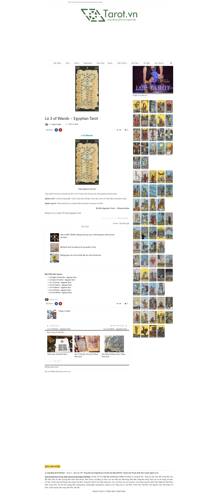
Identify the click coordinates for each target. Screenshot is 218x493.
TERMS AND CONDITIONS (116, 491)
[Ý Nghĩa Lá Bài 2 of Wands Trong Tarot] (144, 177)
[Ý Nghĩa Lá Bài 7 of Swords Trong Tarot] (144, 275)
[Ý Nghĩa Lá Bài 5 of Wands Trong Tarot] (169, 177)
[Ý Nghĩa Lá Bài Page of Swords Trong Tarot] (136, 289)
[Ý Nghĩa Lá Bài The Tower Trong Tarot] (144, 149)
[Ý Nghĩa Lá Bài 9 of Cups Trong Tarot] (161, 233)
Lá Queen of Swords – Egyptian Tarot (62, 280)
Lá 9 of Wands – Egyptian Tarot (60, 287)
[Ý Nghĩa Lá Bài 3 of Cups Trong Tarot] (153, 219)
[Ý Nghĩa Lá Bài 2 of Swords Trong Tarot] (144, 261)
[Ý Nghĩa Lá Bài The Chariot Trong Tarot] (153, 121)
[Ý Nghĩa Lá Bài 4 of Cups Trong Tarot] (161, 219)
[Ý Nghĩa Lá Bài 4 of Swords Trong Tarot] (161, 261)
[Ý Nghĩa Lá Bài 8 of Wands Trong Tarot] (153, 191)
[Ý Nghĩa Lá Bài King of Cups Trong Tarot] (161, 247)
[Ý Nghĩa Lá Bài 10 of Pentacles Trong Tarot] (169, 317)
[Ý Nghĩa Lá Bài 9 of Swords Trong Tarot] (161, 275)
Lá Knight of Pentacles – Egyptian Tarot (63, 277)
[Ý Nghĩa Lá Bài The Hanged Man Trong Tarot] (153, 135)
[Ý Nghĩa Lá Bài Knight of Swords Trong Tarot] (144, 289)
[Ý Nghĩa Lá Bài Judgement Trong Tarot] (136, 163)
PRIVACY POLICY (99, 491)
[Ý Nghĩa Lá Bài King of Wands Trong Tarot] (161, 205)
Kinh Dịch (134, 63)
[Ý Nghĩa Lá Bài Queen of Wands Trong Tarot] (153, 205)
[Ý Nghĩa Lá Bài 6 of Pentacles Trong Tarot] (136, 317)
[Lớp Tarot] (153, 79)
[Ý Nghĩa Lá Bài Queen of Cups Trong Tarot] (153, 247)
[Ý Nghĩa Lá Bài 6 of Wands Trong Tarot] (136, 191)
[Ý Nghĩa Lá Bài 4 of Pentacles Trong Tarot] (161, 303)
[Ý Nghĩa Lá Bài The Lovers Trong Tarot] (144, 121)
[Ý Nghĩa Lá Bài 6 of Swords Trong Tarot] (136, 275)
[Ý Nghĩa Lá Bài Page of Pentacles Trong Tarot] (136, 331)
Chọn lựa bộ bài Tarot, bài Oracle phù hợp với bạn (85, 2)
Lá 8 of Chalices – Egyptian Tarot (60, 285)
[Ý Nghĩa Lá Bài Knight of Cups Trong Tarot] (144, 247)
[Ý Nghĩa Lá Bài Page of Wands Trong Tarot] (136, 205)
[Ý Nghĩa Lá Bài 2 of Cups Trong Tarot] (144, 219)
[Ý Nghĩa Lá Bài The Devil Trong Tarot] (136, 149)
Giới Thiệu (57, 63)
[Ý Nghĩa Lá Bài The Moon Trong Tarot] (161, 149)
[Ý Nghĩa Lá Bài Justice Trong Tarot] (144, 135)
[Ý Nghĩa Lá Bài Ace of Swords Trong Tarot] (136, 261)
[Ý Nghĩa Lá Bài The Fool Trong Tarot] (136, 106)
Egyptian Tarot (54, 299)
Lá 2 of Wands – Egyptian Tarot (60, 290)
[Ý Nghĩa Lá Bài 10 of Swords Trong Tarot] (169, 275)
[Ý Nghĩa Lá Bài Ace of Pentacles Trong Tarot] (136, 303)
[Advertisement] (109, 39)
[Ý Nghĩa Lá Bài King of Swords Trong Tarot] (161, 289)
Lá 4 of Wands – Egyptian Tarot (59, 329)
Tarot (67, 63)
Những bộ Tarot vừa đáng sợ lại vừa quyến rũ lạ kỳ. (78, 247)
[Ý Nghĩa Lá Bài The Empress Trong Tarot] (161, 106)
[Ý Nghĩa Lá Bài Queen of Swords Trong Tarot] (153, 289)
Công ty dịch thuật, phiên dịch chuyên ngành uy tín (140, 473)
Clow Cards (100, 63)
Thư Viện (146, 63)
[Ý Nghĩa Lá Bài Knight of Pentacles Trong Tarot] (144, 331)
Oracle (76, 63)
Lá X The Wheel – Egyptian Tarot (60, 293)
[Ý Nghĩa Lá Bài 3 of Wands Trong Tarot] (153, 177)
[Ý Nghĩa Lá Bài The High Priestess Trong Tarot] (153, 106)
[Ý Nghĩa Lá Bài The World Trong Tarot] (144, 163)
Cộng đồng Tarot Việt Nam (56, 473)
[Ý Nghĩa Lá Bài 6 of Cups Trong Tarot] (136, 233)
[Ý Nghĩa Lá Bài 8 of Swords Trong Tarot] (153, 275)
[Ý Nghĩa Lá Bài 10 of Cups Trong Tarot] (169, 233)
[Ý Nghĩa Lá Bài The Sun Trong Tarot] (169, 149)
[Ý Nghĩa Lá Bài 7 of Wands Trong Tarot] (144, 191)
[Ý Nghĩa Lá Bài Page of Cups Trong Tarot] (136, 247)
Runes (110, 63)
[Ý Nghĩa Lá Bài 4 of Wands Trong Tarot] (161, 177)
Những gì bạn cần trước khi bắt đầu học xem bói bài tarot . (81, 255)
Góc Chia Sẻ (159, 63)
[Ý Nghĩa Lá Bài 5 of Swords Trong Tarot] (169, 261)
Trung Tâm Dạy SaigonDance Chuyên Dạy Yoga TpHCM (102, 473)
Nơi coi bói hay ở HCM (115, 477)
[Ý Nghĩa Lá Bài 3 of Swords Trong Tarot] (153, 261)
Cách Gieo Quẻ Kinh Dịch (57, 354)
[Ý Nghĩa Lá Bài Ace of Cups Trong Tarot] (136, 219)
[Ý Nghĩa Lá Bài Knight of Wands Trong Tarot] (144, 205)
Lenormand (88, 63)
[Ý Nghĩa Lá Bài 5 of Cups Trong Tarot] (169, 219)
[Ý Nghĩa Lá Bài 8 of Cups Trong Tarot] (153, 233)
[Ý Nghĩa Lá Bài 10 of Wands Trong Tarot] (169, 191)
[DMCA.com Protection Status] (52, 466)
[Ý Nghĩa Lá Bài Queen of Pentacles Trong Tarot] (153, 331)
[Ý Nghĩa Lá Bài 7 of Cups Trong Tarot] (144, 233)
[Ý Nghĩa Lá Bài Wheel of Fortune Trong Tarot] (136, 135)
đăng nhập (55, 371)
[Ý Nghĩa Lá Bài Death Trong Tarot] (161, 135)
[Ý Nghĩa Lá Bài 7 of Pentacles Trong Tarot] (144, 317)
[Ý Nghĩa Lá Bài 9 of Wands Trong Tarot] (161, 191)
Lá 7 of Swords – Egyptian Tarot (60, 282)
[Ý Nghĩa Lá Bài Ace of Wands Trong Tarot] (136, 177)
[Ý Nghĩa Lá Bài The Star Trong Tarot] (153, 149)
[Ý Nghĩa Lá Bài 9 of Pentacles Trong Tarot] (161, 317)
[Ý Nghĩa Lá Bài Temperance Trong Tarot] (169, 135)
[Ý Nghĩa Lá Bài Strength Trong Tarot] (161, 121)
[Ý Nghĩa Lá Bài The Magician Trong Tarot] (144, 106)
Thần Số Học (121, 63)
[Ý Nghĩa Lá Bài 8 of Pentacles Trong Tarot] (153, 317)
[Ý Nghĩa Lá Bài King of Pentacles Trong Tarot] (161, 331)
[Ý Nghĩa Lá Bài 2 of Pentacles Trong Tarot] (144, 303)
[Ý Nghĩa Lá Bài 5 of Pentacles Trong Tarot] (169, 303)
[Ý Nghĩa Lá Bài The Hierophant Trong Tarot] (136, 121)
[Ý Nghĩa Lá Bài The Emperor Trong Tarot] (169, 106)
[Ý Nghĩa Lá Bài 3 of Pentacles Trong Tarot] (153, 303)
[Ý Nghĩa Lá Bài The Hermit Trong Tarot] (169, 121)
